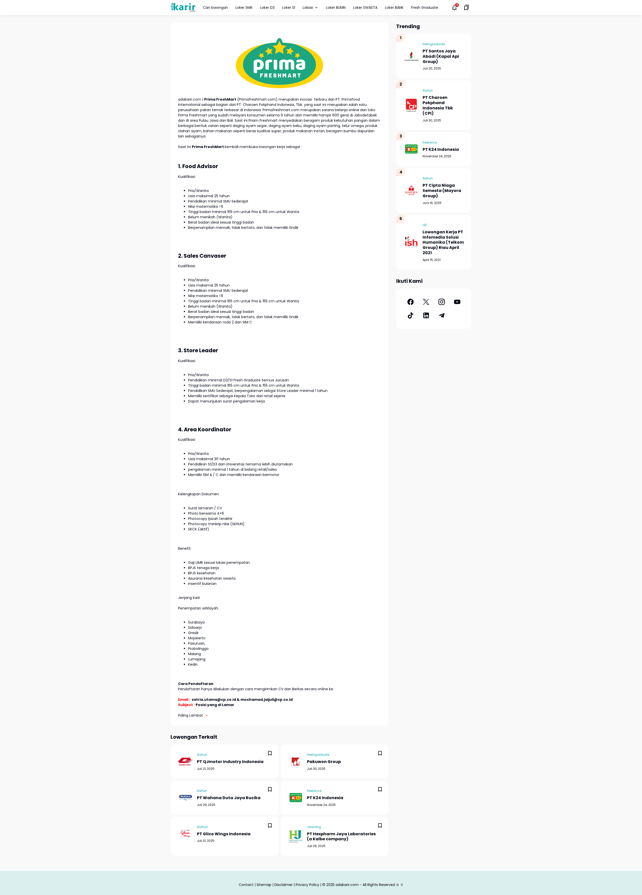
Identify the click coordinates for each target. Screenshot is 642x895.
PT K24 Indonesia (325, 798)
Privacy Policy (307, 884)
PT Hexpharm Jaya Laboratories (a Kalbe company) (341, 837)
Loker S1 (288, 7)
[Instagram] (441, 302)
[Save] (270, 753)
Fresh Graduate (424, 7)
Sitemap (264, 884)
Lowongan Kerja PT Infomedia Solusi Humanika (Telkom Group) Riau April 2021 (443, 243)
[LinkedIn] (426, 315)
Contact (246, 884)
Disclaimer (283, 884)
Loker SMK (244, 7)
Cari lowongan (215, 7)
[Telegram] (441, 315)
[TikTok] (410, 315)
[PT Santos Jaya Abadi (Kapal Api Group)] (411, 56)
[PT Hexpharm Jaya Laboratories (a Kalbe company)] (295, 836)
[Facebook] (410, 302)
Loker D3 (267, 7)
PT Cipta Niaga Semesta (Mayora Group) (442, 190)
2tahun (202, 827)
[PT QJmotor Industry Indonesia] (185, 761)
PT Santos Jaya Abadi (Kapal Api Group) (441, 56)
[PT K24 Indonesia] (295, 797)
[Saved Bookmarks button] (466, 8)
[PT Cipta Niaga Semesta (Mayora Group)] (411, 190)
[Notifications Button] (454, 8)
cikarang (314, 827)
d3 (425, 225)
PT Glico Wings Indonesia (224, 834)
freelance (314, 791)
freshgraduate (318, 754)
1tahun (202, 754)
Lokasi (308, 7)
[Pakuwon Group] (295, 761)
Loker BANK (394, 7)
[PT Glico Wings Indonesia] (185, 833)
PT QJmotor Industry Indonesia (230, 762)
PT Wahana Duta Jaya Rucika (229, 798)
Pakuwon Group (324, 762)
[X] (426, 302)
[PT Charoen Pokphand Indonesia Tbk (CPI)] (411, 105)
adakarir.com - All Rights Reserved (365, 884)
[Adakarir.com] (183, 7)
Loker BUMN (336, 7)
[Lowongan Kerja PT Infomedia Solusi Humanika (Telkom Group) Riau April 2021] (411, 242)
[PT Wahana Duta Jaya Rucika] (185, 797)
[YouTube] (457, 302)
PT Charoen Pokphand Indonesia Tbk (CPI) (438, 105)
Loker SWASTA (365, 7)
